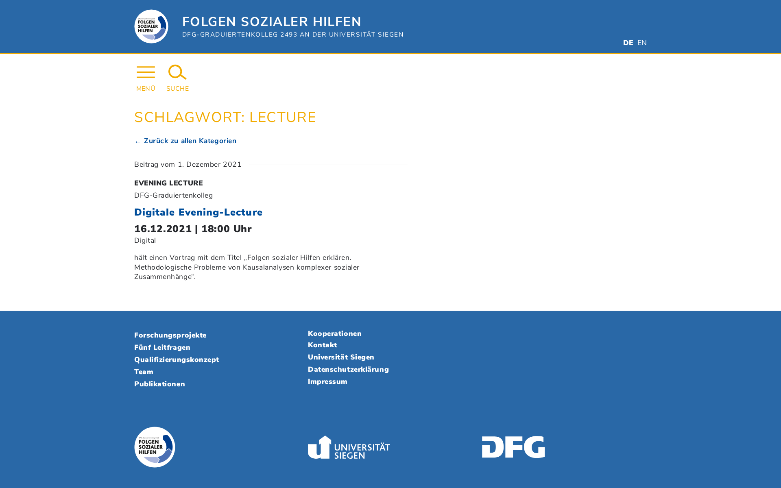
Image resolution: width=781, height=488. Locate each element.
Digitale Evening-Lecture (198, 212)
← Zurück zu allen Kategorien (185, 141)
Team (143, 372)
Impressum (328, 381)
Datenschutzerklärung (348, 369)
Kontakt (322, 345)
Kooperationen (335, 333)
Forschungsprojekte (170, 335)
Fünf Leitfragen (162, 347)
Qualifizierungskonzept (176, 359)
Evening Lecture (168, 183)
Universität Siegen (341, 357)
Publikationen (159, 384)
